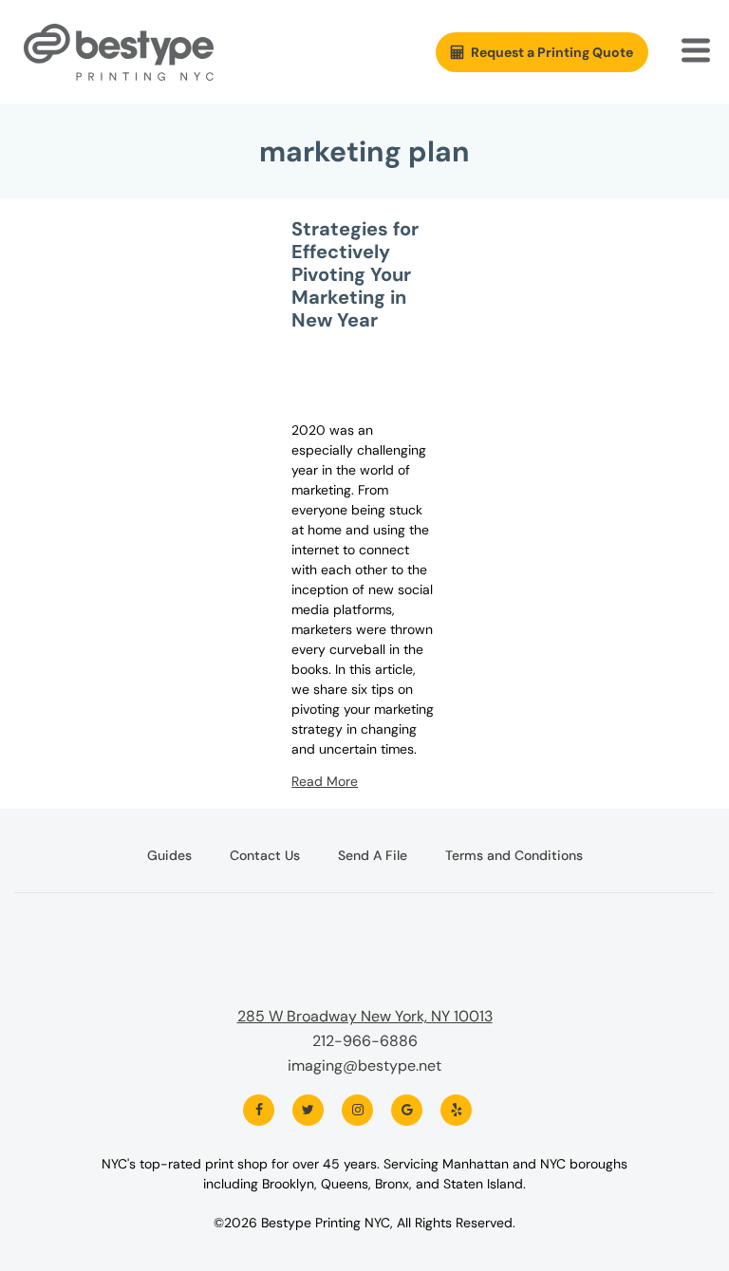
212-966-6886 (365, 1041)
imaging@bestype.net (364, 1065)
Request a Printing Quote (552, 52)
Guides (169, 855)
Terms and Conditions (514, 855)
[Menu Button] (697, 52)
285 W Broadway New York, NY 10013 (365, 1016)
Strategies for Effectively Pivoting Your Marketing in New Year (355, 274)
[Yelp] (456, 1110)
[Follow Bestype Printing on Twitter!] (308, 1110)
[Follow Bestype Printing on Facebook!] (258, 1110)
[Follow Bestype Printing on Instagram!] (357, 1110)
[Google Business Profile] (406, 1110)
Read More (324, 781)
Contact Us (265, 855)
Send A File (372, 855)
